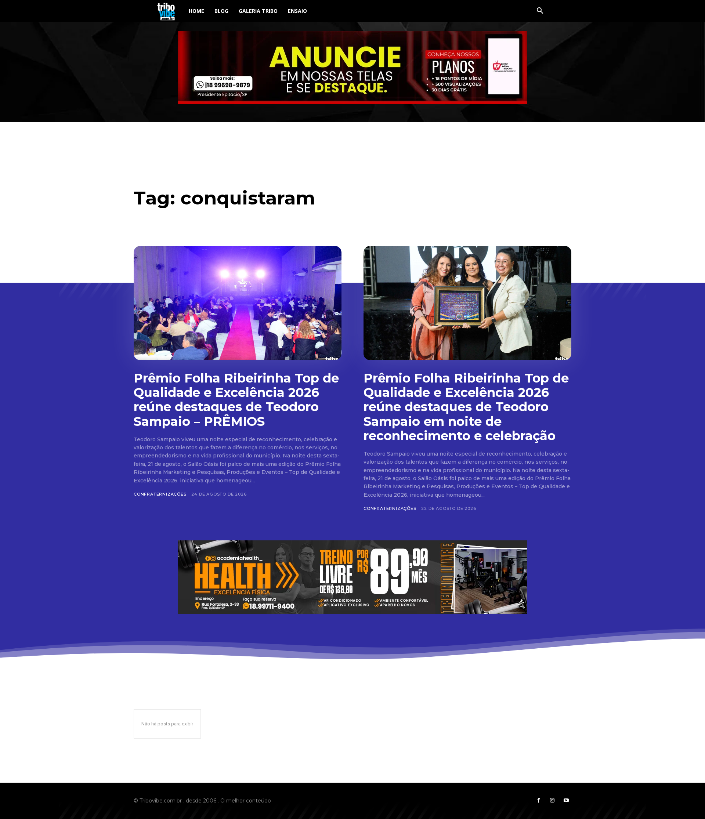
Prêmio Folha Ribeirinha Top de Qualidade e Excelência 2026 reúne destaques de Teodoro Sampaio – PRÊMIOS (236, 399)
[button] (540, 11)
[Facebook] (538, 801)
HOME (196, 10)
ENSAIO (297, 10)
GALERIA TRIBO (258, 10)
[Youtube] (566, 801)
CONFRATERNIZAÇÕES (160, 494)
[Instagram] (552, 801)
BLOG (221, 10)
